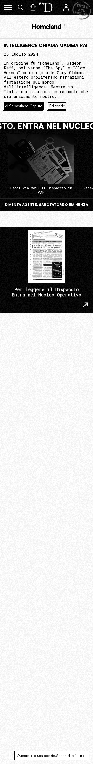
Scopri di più (66, 755)
